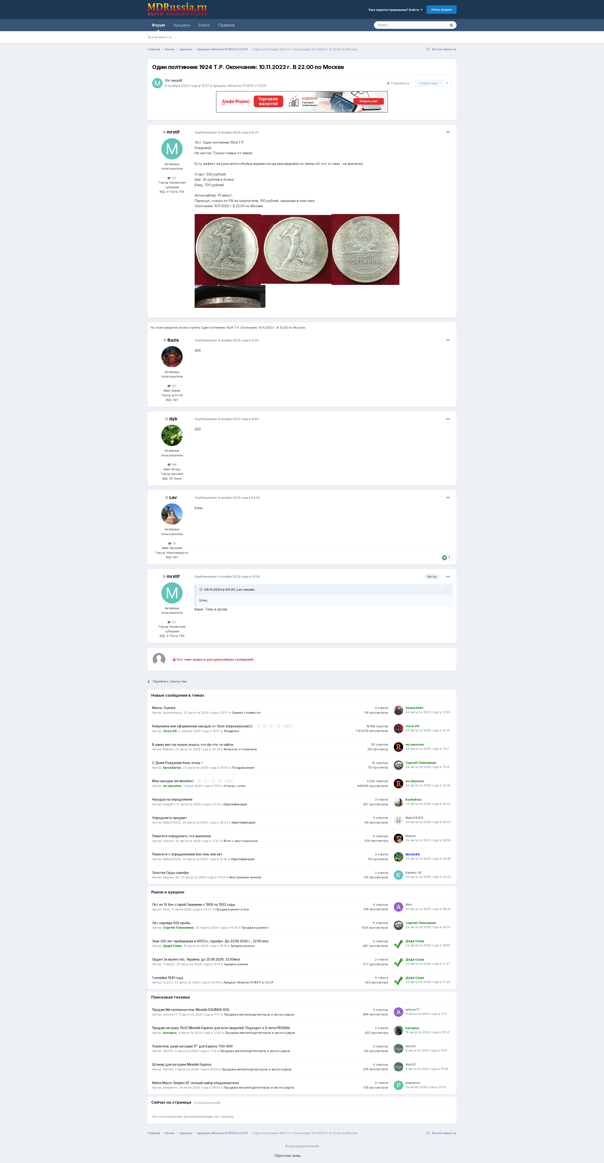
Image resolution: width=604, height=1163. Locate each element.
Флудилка (231, 731)
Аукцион (181, 25)
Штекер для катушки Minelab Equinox (181, 1064)
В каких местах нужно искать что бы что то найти (192, 745)
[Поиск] (451, 25)
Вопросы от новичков (240, 749)
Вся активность (160, 37)
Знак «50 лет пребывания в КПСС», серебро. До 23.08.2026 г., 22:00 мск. (210, 941)
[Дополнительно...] (448, 132)
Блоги (204, 25)
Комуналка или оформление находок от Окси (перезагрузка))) (202, 726)
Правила (226, 25)
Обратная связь (287, 1156)
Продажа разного (255, 927)
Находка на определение (172, 799)
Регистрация (442, 9)
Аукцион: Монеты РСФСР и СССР (240, 86)
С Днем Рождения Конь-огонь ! (177, 763)
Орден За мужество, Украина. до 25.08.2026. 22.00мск (196, 959)
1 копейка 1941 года (167, 978)
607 (287, 726)
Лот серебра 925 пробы (171, 923)
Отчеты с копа (234, 786)
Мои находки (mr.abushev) (173, 781)
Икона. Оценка (163, 708)
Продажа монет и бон (232, 909)
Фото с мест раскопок (240, 841)
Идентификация (235, 804)
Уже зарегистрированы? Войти (394, 10)
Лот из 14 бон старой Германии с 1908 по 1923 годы (193, 904)
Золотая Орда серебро (170, 873)
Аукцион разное (243, 946)
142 (228, 781)
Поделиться (399, 83)
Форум (158, 25)
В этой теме (431, 25)
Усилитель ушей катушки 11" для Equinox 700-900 (192, 1046)
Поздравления (243, 767)
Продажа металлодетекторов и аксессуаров (259, 1014)
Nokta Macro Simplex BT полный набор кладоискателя (195, 1083)
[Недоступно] (228, 249)
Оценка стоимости (246, 712)
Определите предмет (169, 818)
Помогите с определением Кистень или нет (187, 854)
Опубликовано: (227, 132)
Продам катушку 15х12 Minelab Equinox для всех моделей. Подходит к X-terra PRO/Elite (221, 1028)
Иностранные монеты (245, 877)
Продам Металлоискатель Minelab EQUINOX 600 (190, 1010)
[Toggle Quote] (201, 589)
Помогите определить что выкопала (181, 836)
